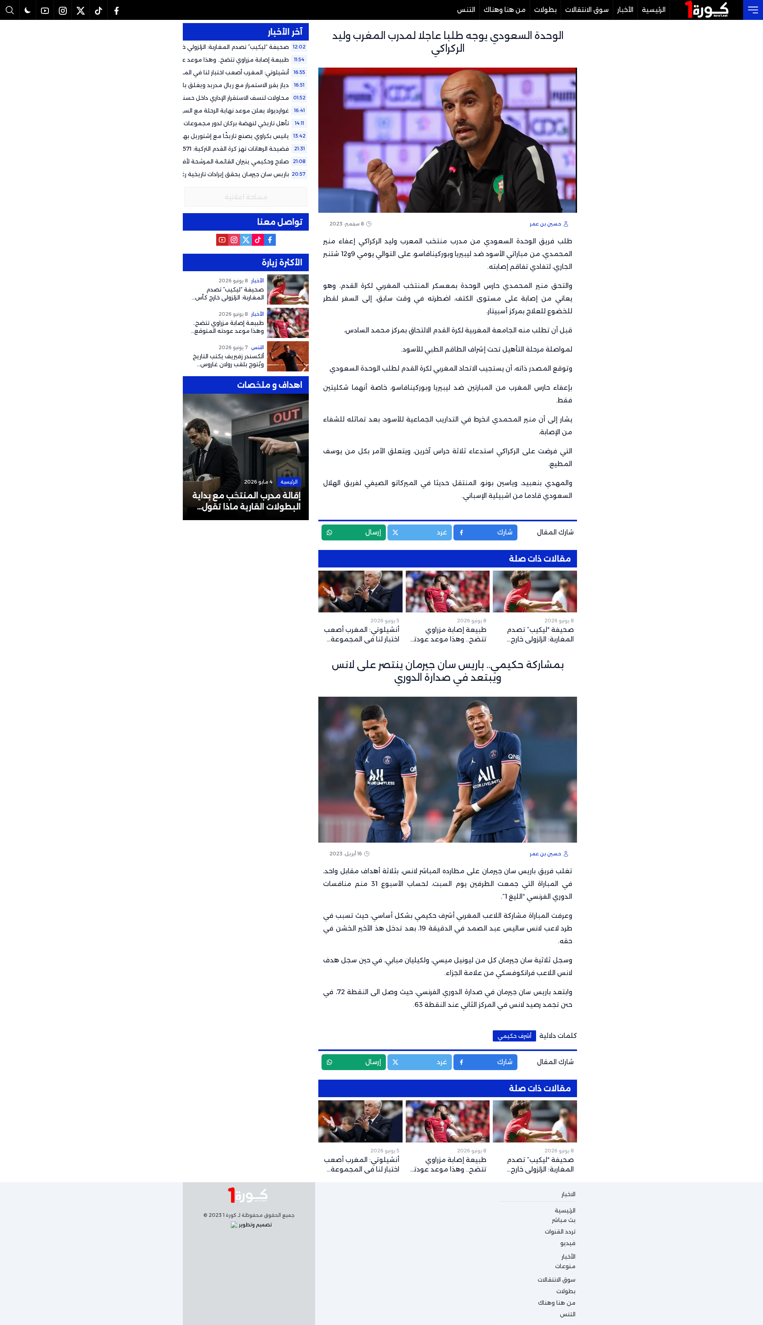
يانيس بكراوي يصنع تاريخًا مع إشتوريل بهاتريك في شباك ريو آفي (206, 136)
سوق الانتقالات (587, 10)
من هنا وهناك (505, 10)
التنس (466, 10)
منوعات (565, 1266)
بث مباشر (563, 1220)
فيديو (567, 1243)
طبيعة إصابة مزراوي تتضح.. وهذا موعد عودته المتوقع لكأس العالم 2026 (193, 59)
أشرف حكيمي (514, 1035)
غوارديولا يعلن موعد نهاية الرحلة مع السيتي (231, 110)
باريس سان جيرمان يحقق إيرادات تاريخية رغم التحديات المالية (212, 174)
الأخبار (625, 10)
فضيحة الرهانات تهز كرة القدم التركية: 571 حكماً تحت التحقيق (210, 148)
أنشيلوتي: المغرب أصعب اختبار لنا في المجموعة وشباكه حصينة (206, 72)
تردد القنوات (560, 1231)
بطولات (545, 10)
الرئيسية (654, 10)
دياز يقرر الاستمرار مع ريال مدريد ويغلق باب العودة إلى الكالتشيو (206, 85)
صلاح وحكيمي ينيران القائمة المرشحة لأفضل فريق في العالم (209, 161)
